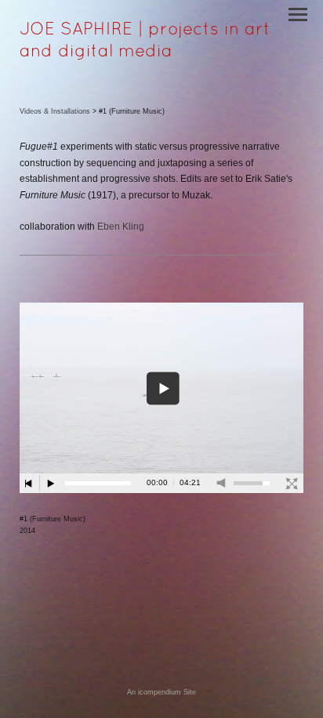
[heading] (161, 53)
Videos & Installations (55, 111)
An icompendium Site (161, 692)
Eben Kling (120, 226)
